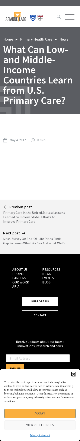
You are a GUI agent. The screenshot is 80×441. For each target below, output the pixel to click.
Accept (40, 413)
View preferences (40, 425)
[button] (73, 374)
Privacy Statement (40, 435)
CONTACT (40, 315)
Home (8, 39)
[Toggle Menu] (69, 17)
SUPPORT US (40, 301)
